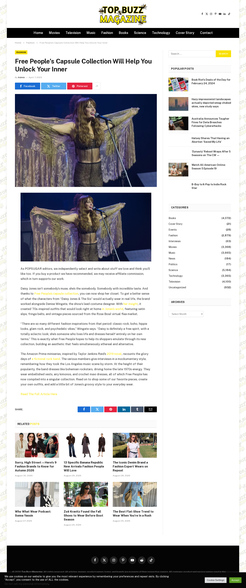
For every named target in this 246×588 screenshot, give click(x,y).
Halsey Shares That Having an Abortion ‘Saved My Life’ (211, 140)
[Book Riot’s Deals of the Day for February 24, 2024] (178, 84)
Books (123, 33)
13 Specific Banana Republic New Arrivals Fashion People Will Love (84, 466)
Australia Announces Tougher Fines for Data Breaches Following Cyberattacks (210, 122)
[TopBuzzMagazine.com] (123, 14)
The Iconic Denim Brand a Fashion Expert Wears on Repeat (130, 466)
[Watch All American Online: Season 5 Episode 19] (178, 169)
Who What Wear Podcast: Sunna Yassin (33, 513)
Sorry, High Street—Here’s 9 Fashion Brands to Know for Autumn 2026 (36, 466)
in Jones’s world (112, 309)
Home (38, 33)
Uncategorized (177, 287)
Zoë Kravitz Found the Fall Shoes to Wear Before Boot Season (83, 515)
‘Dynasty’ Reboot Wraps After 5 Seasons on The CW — (211, 153)
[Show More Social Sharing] (96, 86)
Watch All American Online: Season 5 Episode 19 (209, 166)
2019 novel (114, 354)
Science (140, 33)
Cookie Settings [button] (215, 580)
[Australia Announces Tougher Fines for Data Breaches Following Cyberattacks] (178, 123)
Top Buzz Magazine (32, 571)
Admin (21, 77)
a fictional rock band (46, 359)
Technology (161, 33)
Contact (206, 33)
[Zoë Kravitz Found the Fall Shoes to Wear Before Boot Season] (86, 494)
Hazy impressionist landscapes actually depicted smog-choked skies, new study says (211, 103)
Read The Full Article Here (39, 394)
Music (90, 33)
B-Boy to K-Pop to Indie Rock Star (209, 186)
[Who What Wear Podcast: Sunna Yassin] (37, 494)
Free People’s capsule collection (56, 293)
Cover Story (185, 33)
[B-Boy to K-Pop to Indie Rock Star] (178, 189)
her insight (130, 304)
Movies (54, 33)
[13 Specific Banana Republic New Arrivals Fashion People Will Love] (86, 445)
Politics (173, 264)
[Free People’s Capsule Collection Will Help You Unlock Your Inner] (86, 140)
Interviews (175, 241)
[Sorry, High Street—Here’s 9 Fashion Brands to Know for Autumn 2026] (37, 445)
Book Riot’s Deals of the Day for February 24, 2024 (211, 81)
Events (173, 229)
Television (73, 33)
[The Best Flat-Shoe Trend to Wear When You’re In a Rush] (135, 494)
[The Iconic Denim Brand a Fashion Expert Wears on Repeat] (135, 445)
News (172, 258)
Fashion (107, 33)
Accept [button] (235, 580)
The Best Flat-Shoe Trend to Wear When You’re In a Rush (133, 513)
